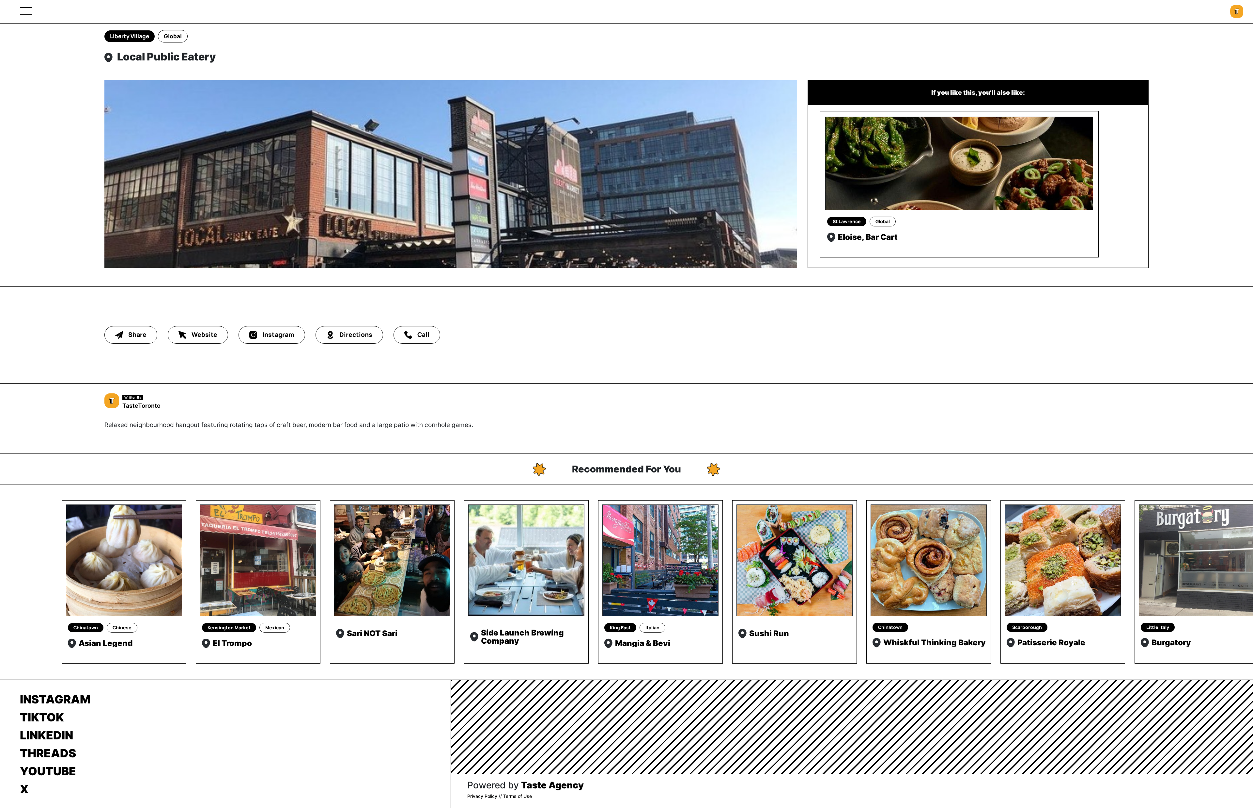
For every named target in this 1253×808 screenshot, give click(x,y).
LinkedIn (46, 735)
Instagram (55, 699)
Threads (48, 753)
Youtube (48, 771)
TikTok (42, 717)
